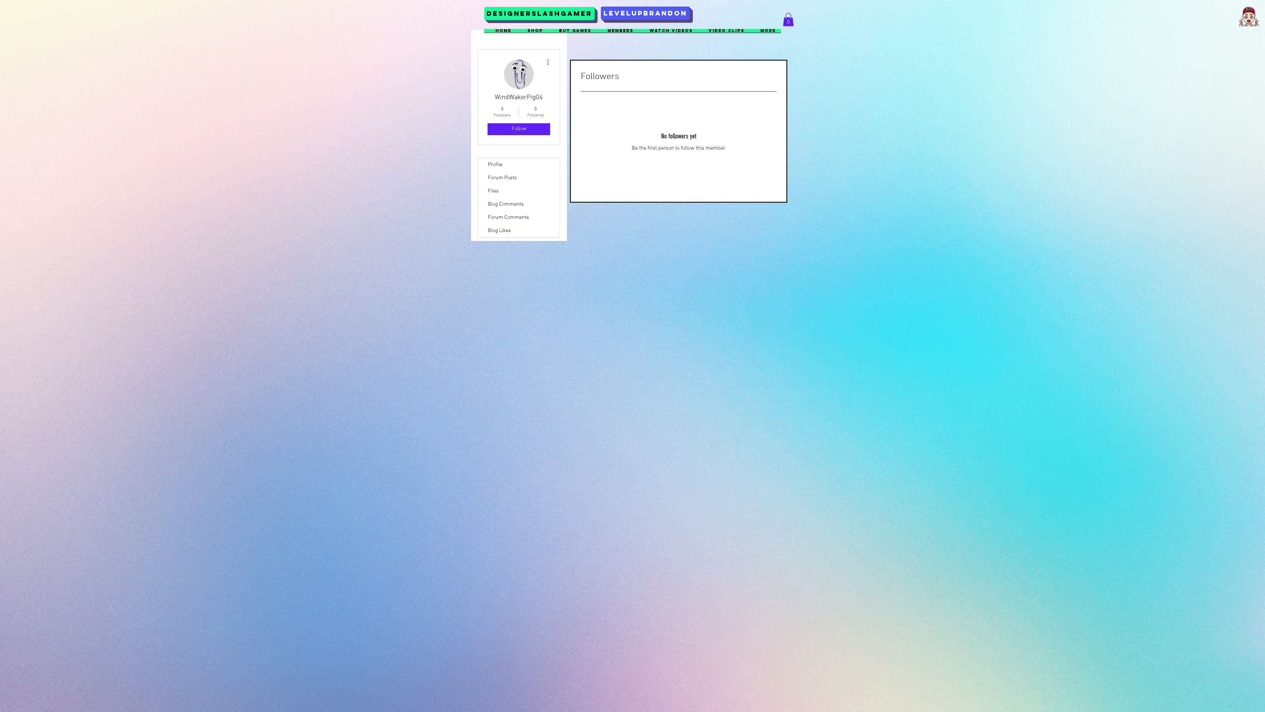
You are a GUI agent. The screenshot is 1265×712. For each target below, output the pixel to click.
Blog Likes (499, 230)
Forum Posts (502, 178)
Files (493, 191)
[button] (1249, 16)
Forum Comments (508, 217)
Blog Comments (506, 204)
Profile (495, 165)
